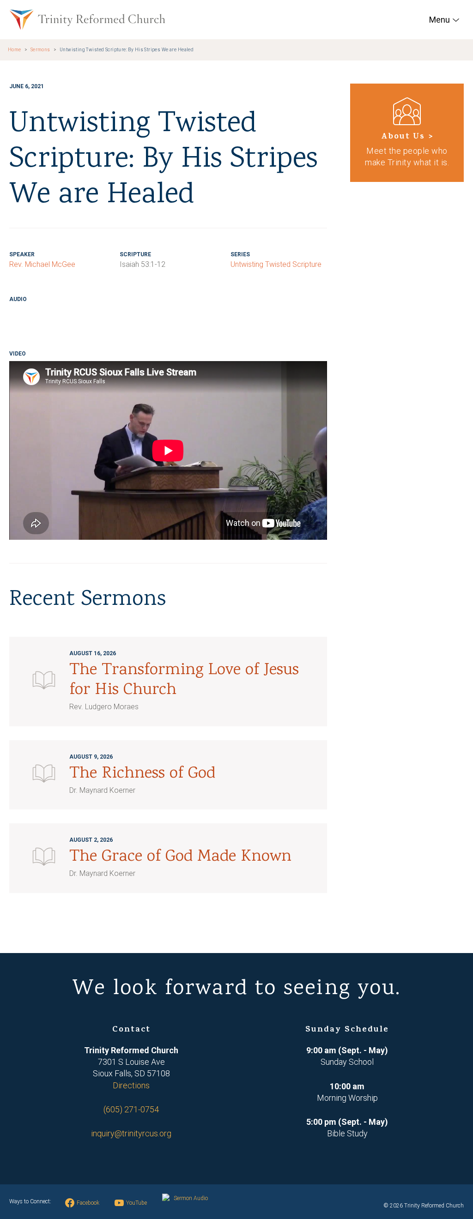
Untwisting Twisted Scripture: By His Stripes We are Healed (127, 49)
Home (14, 49)
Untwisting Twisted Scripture (275, 264)
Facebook (88, 1203)
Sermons (40, 49)
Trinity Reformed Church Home (87, 19)
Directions (131, 1085)
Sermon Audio (191, 1198)
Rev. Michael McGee (42, 264)
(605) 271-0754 (131, 1109)
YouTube (136, 1203)
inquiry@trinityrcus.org (131, 1133)
